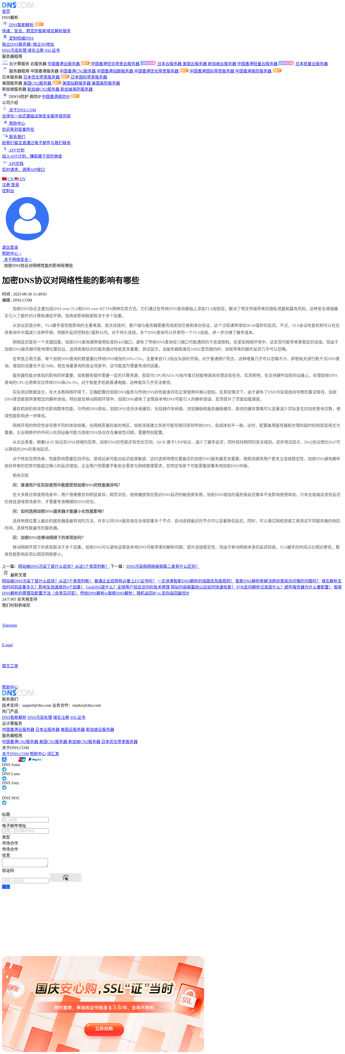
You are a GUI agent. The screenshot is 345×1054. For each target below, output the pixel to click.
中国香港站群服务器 (115, 71)
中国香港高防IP (56, 96)
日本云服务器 (170, 64)
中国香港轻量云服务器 (258, 64)
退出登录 (10, 247)
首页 (6, 11)
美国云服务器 (195, 64)
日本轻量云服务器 (311, 64)
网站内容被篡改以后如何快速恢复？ (203, 587)
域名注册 (36, 50)
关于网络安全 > (17, 259)
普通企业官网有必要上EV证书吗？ (125, 581)
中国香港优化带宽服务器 (157, 71)
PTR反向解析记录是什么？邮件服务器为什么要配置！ (284, 587)
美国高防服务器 (106, 83)
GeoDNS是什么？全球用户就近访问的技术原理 (128, 587)
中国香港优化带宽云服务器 (115, 64)
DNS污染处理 (15, 50)
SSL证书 (52, 50)
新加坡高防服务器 (76, 89)
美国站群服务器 (77, 83)
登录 (15, 185)
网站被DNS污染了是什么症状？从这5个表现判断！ (63, 566)
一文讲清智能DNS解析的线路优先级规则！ (195, 581)
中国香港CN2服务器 (78, 71)
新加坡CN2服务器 (43, 89)
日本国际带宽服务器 (89, 77)
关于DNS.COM (15, 754)
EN (22, 179)
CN (10, 179)
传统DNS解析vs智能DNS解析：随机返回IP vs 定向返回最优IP (134, 593)
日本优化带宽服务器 (42, 77)
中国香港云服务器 (64, 64)
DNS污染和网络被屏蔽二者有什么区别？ (163, 566)
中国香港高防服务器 (254, 71)
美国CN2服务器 (37, 83)
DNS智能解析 (14, 717)
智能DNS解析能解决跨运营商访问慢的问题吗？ (278, 581)
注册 (6, 185)
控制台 (8, 191)
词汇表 (53, 754)
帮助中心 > (11, 253)
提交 (6, 887)
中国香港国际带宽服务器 (212, 71)
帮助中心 (38, 754)
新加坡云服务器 (222, 64)
